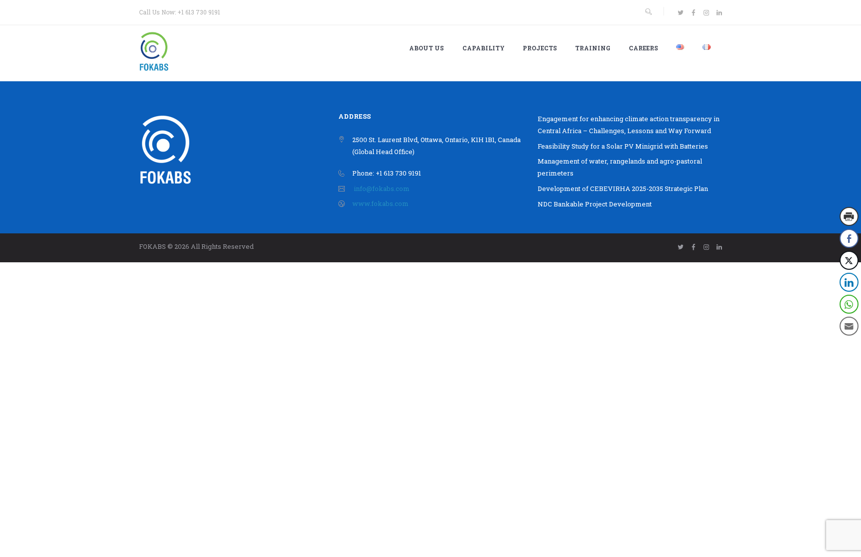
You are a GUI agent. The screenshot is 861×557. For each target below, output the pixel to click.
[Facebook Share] (849, 238)
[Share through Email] (849, 326)
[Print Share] (849, 216)
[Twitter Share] (849, 260)
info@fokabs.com (382, 188)
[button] (850, 346)
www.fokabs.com (380, 203)
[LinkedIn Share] (849, 282)
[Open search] (648, 11)
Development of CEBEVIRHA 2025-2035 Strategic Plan (623, 188)
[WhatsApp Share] (849, 304)
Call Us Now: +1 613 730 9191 (179, 12)
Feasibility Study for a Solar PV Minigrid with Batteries (623, 146)
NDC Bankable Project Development (595, 203)
